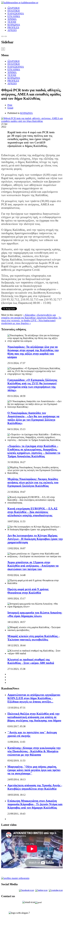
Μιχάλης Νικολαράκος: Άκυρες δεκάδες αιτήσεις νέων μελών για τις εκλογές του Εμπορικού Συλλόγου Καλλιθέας (32, 482)
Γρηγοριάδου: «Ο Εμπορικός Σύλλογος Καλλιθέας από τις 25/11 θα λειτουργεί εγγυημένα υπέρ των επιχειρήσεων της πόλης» (32, 385)
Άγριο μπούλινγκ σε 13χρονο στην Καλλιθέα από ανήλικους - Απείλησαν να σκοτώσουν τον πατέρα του (33, 566)
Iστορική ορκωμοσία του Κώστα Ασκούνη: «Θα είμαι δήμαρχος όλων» (34, 614)
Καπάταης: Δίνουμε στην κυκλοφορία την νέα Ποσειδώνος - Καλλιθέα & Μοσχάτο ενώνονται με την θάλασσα (34, 751)
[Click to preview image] (32, 121)
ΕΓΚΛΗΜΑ (13, 16)
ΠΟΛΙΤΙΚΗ (13, 10)
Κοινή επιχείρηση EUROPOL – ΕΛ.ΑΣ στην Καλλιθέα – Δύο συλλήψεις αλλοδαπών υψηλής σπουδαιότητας (32, 512)
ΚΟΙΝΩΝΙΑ (13, 24)
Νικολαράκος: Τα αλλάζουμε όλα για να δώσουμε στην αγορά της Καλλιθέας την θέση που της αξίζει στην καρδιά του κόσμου (33, 352)
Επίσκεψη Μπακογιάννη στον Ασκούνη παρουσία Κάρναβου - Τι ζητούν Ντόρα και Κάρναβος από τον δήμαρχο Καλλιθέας (34, 804)
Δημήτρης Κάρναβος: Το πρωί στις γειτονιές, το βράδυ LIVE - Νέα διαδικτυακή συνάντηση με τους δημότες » (31, 320)
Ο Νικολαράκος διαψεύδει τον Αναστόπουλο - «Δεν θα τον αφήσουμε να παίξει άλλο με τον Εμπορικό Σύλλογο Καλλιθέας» (33, 418)
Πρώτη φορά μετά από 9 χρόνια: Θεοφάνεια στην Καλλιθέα (28, 591)
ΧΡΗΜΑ (12, 19)
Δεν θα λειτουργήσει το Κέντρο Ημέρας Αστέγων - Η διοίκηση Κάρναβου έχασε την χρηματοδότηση (35, 539)
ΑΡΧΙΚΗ (15, 8)
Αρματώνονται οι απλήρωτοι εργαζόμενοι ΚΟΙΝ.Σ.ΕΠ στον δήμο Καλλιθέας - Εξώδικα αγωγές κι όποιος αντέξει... (33, 698)
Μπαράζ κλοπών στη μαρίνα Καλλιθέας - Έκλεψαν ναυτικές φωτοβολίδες (33, 637)
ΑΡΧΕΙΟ (12, 30)
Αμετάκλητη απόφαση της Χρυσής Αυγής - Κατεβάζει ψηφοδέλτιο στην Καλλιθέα (34, 787)
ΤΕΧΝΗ (11, 22)
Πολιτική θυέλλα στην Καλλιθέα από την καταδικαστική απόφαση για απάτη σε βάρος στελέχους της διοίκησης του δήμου (34, 717)
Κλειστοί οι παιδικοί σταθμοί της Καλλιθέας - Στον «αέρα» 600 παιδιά (30, 661)
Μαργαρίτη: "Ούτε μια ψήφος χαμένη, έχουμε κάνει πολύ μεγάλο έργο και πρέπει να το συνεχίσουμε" (33, 770)
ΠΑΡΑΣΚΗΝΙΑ (15, 13)
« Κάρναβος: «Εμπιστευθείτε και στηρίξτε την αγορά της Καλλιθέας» (28, 316)
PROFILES (13, 27)
